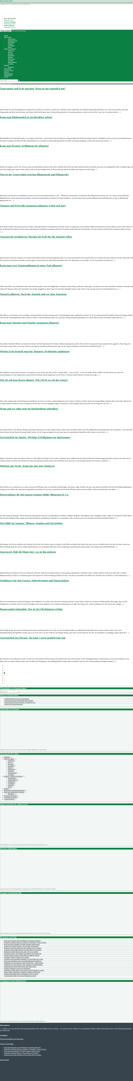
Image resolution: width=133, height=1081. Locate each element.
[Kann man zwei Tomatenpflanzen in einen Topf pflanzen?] (13, 282)
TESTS (6, 77)
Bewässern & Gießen (10, 796)
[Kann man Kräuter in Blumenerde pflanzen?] (13, 163)
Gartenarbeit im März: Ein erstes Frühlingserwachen (20, 976)
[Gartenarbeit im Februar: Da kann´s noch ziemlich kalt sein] (13, 655)
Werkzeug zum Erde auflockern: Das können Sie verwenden (22, 948)
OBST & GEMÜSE (10, 49)
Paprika (10, 57)
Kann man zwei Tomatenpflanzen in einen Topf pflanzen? (31, 265)
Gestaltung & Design (10, 797)
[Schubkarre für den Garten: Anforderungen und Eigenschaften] (13, 597)
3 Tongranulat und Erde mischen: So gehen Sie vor (19, 702)
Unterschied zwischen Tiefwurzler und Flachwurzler (20, 966)
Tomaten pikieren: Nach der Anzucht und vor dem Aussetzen (33, 294)
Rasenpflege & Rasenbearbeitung (14, 790)
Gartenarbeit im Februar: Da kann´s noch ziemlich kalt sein (32, 637)
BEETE (6, 65)
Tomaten (10, 60)
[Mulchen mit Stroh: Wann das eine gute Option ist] (13, 483)
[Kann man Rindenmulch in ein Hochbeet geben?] (13, 134)
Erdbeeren (11, 50)
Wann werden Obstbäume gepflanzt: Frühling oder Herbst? (22, 972)
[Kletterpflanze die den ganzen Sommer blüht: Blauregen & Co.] (13, 511)
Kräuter (6, 789)
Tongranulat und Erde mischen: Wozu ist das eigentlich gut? (33, 88)
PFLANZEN (7, 37)
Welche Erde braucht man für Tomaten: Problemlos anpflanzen (34, 351)
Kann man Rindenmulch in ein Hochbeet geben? (26, 117)
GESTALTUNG (9, 70)
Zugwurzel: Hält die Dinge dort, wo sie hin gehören (28, 551)
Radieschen (11, 59)
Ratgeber (7, 757)
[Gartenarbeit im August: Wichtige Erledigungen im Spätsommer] (13, 454)
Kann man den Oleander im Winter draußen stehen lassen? (22, 944)
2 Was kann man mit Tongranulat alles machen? (18, 700)
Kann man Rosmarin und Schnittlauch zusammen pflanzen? (22, 941)
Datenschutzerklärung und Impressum (11, 1039)
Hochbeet (11, 67)
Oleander (11, 44)
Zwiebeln (11, 64)
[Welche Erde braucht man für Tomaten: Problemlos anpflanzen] (13, 368)
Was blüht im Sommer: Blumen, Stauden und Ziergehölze (31, 523)
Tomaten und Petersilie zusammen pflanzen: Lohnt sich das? (33, 205)
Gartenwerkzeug (9, 799)
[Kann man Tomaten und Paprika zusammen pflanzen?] (13, 340)
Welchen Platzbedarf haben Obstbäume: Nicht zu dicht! (21, 974)
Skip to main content (6, 1)
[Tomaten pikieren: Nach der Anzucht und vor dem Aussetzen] (13, 311)
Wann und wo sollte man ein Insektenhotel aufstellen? (29, 408)
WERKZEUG (8, 75)
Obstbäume (11, 42)
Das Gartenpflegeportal (19, 30)
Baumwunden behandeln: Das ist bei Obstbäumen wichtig (31, 609)
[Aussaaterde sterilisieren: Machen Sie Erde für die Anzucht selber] (13, 254)
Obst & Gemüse (9, 759)
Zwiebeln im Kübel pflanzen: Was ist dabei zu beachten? (21, 946)
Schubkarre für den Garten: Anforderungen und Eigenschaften (34, 580)
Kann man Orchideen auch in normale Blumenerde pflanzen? (23, 961)
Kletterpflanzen (12, 40)
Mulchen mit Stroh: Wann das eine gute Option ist (27, 466)
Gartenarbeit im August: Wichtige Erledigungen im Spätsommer (35, 437)
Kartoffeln (11, 55)
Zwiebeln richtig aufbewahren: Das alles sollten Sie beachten (22, 950)
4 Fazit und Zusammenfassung (13, 704)
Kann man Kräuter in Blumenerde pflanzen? (24, 145)
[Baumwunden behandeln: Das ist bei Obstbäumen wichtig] (13, 626)
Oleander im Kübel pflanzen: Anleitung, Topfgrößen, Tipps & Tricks (25, 942)
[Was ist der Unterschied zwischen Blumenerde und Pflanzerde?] (13, 191)
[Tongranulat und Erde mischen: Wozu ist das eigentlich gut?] (13, 105)
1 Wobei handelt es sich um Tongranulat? (16, 699)
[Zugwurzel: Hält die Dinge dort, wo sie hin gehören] (13, 569)
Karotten (10, 54)
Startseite (3, 84)
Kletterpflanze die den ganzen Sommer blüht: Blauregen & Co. (34, 494)
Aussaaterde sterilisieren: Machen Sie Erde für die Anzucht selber (36, 236)
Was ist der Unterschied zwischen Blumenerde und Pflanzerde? (34, 174)
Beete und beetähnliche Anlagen (14, 792)
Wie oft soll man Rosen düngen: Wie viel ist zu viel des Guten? (34, 380)
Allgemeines (12, 39)
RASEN (6, 72)
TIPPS (6, 35)
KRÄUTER (7, 69)
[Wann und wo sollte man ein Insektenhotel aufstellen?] (13, 425)
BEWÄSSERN (8, 74)
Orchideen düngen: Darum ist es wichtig (16, 957)
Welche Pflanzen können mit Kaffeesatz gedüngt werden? (22, 955)
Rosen (10, 47)
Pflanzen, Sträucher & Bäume (13, 776)
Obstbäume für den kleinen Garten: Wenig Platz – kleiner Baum (23, 963)
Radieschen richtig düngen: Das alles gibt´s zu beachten (21, 952)
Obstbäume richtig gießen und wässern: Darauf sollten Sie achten (24, 970)
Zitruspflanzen (12, 62)
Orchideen (11, 45)
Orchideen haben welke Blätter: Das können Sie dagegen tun (22, 953)
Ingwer (10, 52)
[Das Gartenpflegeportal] (22, 15)
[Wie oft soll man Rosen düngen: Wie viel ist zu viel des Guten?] (13, 397)
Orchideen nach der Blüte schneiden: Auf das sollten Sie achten (23, 959)
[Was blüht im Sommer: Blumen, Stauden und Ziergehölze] (13, 540)
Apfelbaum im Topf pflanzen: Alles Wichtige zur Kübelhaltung (23, 965)
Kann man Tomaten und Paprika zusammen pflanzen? (29, 322)
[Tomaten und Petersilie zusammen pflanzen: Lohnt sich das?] (13, 222)
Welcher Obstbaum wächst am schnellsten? (17, 968)
